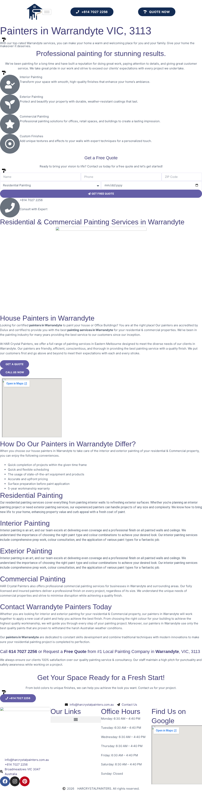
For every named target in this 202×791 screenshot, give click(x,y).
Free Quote (75, 651)
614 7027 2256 (23, 651)
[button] (75, 719)
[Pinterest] (25, 781)
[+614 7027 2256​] (10, 207)
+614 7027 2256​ (31, 200)
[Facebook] (5, 781)
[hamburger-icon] (46, 12)
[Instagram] (15, 781)
